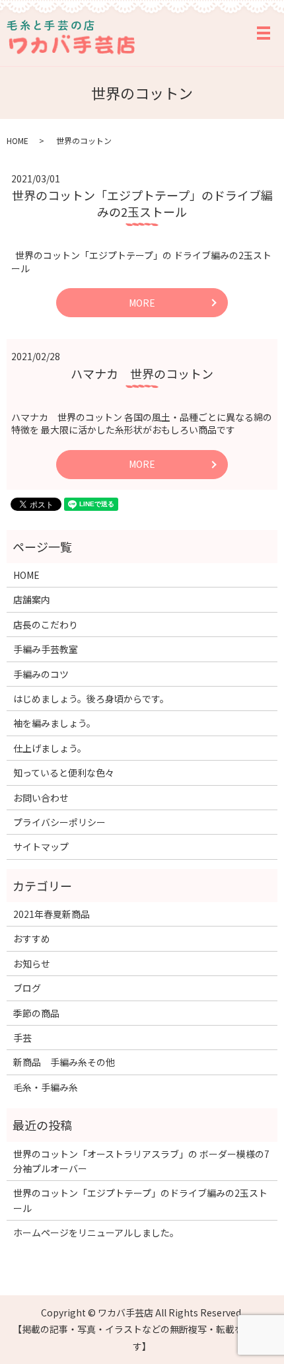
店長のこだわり (45, 624)
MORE (142, 302)
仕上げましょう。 (50, 748)
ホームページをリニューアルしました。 (96, 1232)
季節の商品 (36, 1013)
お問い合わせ (41, 797)
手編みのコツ (41, 674)
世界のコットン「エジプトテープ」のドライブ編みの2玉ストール (142, 203)
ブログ (27, 988)
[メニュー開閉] (263, 33)
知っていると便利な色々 (63, 772)
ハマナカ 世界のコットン (142, 373)
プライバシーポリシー (59, 822)
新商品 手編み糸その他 (64, 1062)
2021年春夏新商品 (51, 914)
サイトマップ (41, 846)
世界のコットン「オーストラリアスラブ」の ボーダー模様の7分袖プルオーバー (141, 1161)
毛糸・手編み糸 (45, 1087)
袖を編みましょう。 (54, 723)
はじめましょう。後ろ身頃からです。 (91, 698)
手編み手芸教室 (45, 649)
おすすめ (31, 938)
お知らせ (31, 963)
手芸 (22, 1037)
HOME (17, 140)
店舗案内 (31, 599)
